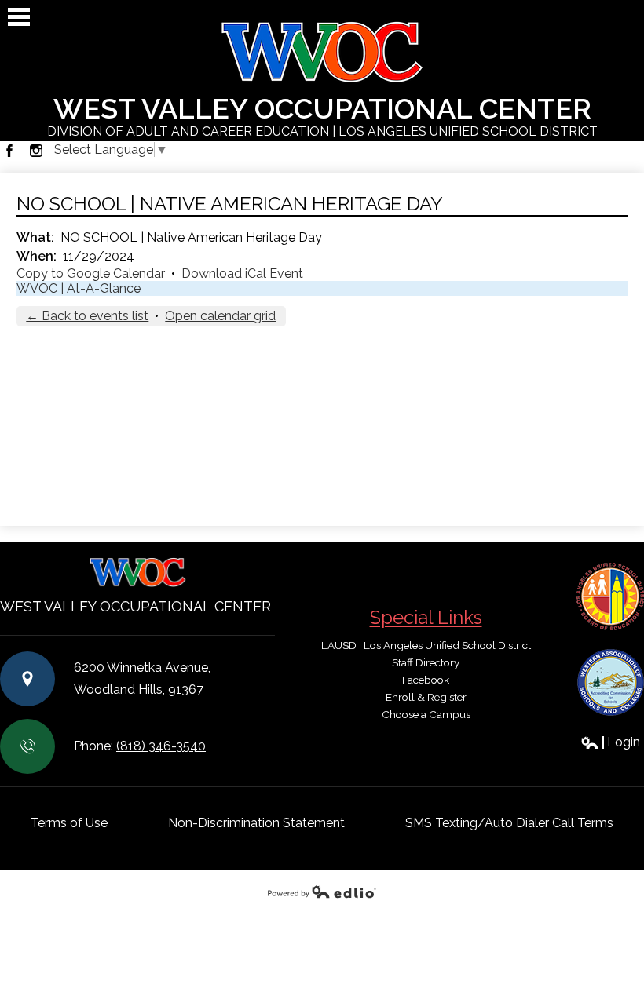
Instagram (36, 150)
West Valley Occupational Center (322, 115)
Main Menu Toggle (19, 17)
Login (610, 742)
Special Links (426, 617)
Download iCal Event (242, 273)
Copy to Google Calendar (90, 273)
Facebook (9, 150)
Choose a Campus (426, 714)
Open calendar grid (220, 315)
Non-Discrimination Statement (256, 822)
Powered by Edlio (322, 891)
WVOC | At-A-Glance (78, 288)
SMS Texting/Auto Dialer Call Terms (509, 822)
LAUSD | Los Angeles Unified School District (426, 645)
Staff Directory (425, 662)
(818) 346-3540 (161, 746)
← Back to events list (87, 315)
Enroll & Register (426, 697)
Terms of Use (69, 822)
